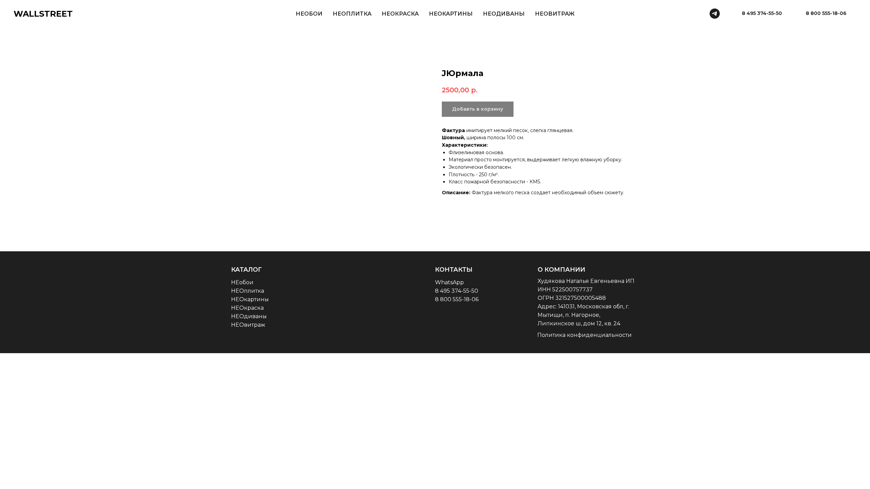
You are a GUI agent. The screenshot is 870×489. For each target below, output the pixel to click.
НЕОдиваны (249, 316)
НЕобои (242, 282)
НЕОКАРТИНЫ (451, 14)
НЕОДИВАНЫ (504, 14)
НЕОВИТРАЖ (555, 14)
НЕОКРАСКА (400, 14)
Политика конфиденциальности (584, 335)
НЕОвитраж (248, 325)
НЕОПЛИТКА (352, 14)
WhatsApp (449, 282)
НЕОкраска (247, 308)
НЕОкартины (250, 299)
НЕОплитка (247, 291)
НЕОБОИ (309, 14)
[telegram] (715, 13)
